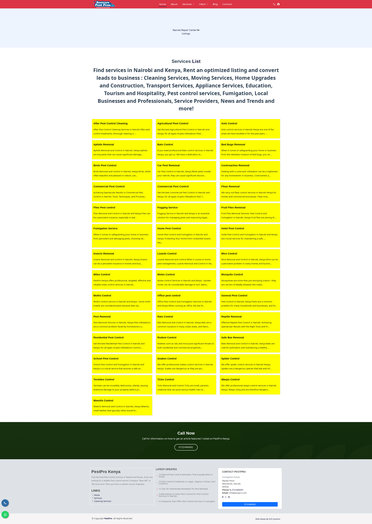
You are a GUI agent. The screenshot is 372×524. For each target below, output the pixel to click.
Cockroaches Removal (235, 165)
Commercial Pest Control (109, 186)
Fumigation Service (105, 228)
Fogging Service (167, 207)
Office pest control (168, 295)
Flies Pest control (104, 207)
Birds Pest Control (104, 165)
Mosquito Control (232, 274)
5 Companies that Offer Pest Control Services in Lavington (187, 501)
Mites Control (101, 274)
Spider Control (230, 358)
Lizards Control (167, 253)
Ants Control (229, 123)
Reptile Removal (231, 316)
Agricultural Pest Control (172, 123)
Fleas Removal (230, 186)
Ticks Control (165, 379)
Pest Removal (102, 316)
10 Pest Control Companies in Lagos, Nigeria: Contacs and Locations (187, 483)
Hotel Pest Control (232, 228)
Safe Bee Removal (232, 337)
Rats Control (165, 316)
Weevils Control (103, 400)
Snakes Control (167, 358)
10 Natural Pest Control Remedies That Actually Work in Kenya (186, 476)
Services (98, 498)
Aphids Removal (103, 144)
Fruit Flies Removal (233, 207)
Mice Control (229, 253)
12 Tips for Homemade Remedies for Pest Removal (183, 489)
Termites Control (103, 379)
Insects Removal (103, 253)
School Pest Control (105, 358)
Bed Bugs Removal (233, 144)
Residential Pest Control (108, 337)
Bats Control (165, 144)
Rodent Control (166, 337)
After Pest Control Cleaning (110, 123)
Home (97, 495)
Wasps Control (230, 379)
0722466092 (250, 504)
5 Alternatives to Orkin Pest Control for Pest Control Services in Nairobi (184, 495)
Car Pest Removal (168, 165)
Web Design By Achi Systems (267, 519)
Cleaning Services (102, 501)
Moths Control (102, 295)
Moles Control (166, 274)
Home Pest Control (169, 228)
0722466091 (186, 447)
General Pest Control (234, 295)
